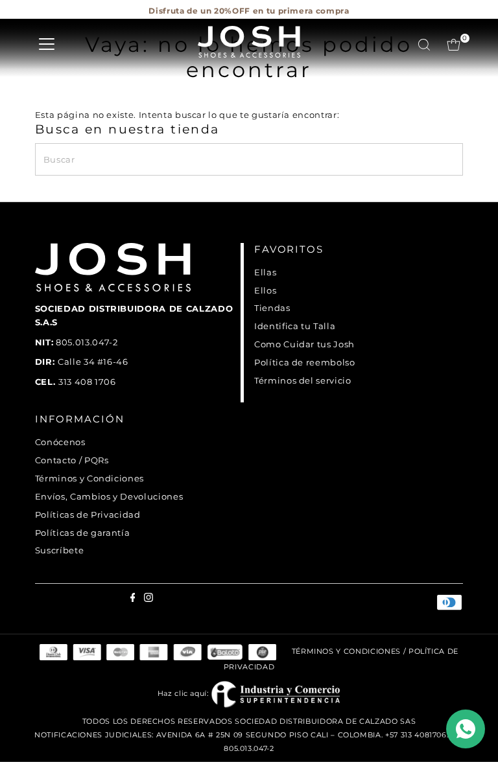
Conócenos (60, 442)
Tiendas (272, 308)
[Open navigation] (46, 45)
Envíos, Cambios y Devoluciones (109, 496)
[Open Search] (424, 44)
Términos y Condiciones (89, 478)
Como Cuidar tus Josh (304, 344)
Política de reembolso (304, 362)
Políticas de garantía (82, 532)
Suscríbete (59, 550)
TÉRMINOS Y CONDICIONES (346, 651)
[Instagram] (46, 15)
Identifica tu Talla (294, 326)
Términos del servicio (302, 380)
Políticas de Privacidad (88, 514)
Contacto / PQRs (72, 460)
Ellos (265, 290)
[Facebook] (38, 15)
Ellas (265, 272)
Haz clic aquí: (184, 693)
